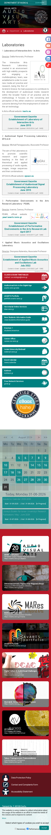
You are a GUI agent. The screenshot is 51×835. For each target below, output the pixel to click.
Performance (34, 829)
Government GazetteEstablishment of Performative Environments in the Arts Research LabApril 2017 (25, 227)
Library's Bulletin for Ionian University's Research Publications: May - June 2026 (24, 513)
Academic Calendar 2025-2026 (17, 499)
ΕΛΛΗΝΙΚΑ (39, 3)
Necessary (21, 829)
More (4, 818)
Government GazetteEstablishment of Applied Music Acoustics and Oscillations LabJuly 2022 (25, 261)
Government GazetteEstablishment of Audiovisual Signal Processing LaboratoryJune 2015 (26, 185)
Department (14, 31)
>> (45, 437)
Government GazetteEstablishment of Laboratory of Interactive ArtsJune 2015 (25, 121)
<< (5, 437)
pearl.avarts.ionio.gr (12, 217)
